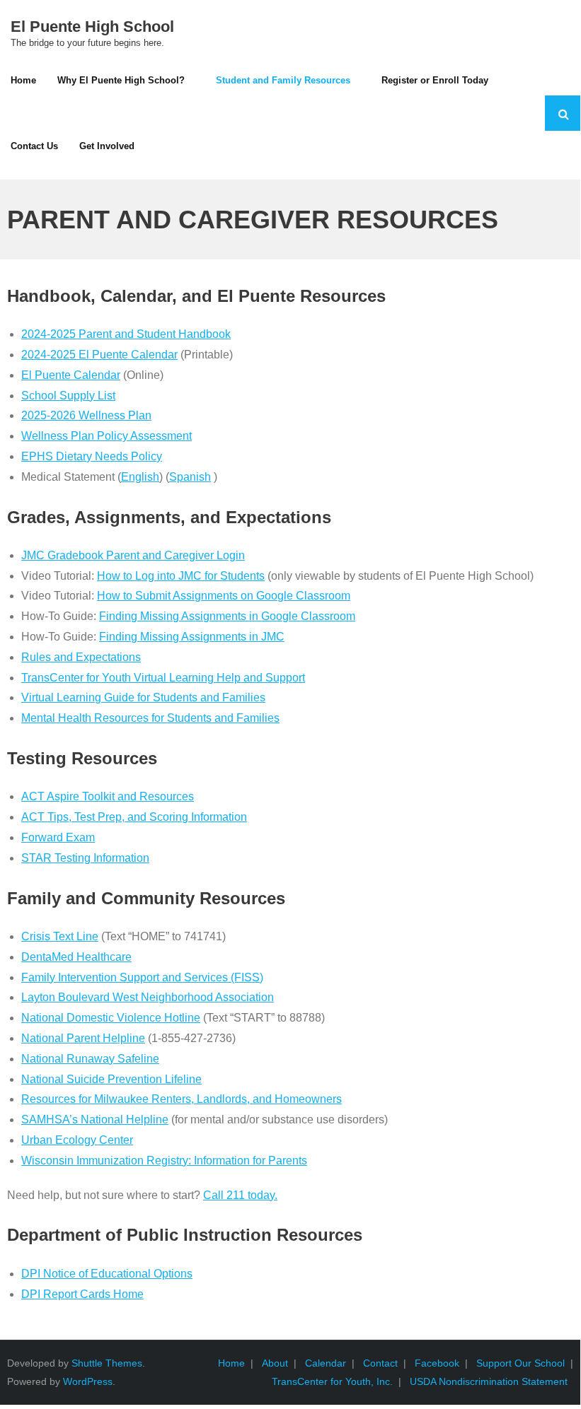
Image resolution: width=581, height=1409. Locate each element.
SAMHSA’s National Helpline (94, 1119)
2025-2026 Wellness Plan (86, 415)
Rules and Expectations (81, 657)
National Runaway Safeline (90, 1059)
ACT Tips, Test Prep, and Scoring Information (134, 817)
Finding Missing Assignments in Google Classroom (227, 616)
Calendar (325, 1363)
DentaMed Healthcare (76, 957)
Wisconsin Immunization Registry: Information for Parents (164, 1160)
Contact (380, 1363)
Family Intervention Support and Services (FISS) (142, 977)
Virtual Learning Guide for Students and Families (143, 697)
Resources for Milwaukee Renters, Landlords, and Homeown (173, 1099)
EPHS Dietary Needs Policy (91, 456)
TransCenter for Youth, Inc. (332, 1381)
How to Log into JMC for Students (181, 576)
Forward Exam (58, 837)
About (275, 1363)
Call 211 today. (240, 1195)
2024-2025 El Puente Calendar (99, 355)
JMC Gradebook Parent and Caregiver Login (133, 555)
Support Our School (520, 1363)
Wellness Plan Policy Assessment (106, 436)
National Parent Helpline (83, 1038)
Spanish (190, 477)
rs (337, 1099)
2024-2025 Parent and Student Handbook (126, 334)
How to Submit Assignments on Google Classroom (223, 596)
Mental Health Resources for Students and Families (150, 718)
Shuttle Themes (106, 1363)
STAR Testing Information (85, 858)
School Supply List (68, 396)
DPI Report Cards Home (82, 1294)
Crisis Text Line (59, 936)
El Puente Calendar (70, 375)
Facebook (437, 1363)
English (140, 477)
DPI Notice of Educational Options (106, 1274)
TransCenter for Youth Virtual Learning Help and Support (163, 678)
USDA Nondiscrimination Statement (489, 1381)
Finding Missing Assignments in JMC (191, 637)
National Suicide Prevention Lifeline (111, 1079)
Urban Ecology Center (77, 1140)
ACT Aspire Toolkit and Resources (107, 796)
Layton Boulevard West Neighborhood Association (147, 997)
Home (231, 1363)
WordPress (88, 1381)
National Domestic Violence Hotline (110, 1018)
